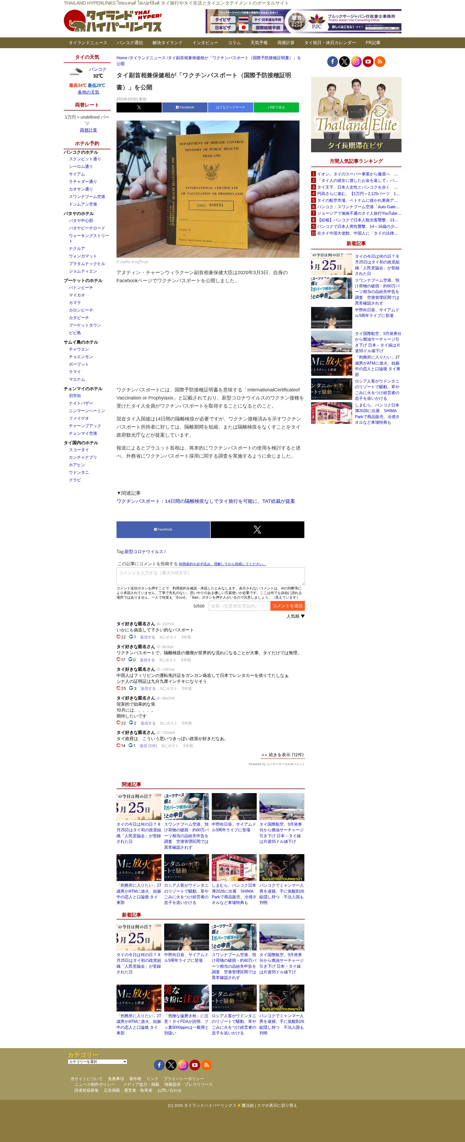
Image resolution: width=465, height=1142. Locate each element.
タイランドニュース (88, 42)
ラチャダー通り (83, 181)
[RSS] (380, 61)
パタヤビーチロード (87, 228)
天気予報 (259, 42)
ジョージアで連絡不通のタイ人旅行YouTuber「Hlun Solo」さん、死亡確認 (359, 213)
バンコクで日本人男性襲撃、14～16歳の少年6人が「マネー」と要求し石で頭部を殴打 (359, 226)
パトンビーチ (81, 287)
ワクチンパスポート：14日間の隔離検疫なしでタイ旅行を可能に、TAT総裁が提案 (206, 501)
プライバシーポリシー (184, 1078)
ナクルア (77, 248)
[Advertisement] (211, 335)
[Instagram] (356, 61)
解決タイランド (168, 42)
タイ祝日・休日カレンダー (330, 42)
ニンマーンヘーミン (87, 410)
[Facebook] (332, 61)
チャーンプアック (85, 425)
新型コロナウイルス (144, 551)
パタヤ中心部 (81, 220)
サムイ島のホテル (81, 342)
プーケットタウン (85, 325)
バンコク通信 (130, 42)
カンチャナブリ (83, 457)
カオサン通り (81, 189)
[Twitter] (344, 61)
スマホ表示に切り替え (277, 1105)
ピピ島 (75, 332)
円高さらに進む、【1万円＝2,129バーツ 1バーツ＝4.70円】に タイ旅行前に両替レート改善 (359, 193)
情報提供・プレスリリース (188, 1084)
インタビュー (205, 42)
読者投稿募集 (87, 1090)
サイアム (77, 174)
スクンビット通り (85, 159)
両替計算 (286, 42)
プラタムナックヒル (87, 263)
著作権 (135, 1078)
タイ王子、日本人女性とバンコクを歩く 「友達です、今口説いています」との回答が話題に (359, 187)
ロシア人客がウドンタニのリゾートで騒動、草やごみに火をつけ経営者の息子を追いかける (377, 390)
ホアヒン (77, 464)
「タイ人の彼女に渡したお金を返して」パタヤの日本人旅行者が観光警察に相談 (359, 180)
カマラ (75, 302)
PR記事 (373, 42)
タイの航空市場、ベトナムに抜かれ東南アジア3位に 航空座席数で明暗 (359, 200)
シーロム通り (81, 166)
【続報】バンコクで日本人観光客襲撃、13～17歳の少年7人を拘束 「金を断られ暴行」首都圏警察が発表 (359, 220)
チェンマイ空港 (83, 433)
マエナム (77, 379)
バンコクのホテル (81, 152)
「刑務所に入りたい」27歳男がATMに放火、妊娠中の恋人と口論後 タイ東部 (377, 366)
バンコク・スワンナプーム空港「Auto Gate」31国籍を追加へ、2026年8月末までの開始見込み (359, 206)
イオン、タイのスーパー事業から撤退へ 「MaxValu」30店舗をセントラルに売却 (359, 174)
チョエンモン (81, 356)
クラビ (75, 480)
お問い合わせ (169, 1090)
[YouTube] (368, 61)
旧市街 (75, 395)
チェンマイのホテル (83, 388)
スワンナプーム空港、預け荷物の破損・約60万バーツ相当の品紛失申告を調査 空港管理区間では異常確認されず (186, 836)
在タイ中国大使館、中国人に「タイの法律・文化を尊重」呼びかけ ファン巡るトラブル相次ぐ (359, 233)
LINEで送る (276, 107)
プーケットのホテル (83, 280)
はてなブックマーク (230, 107)
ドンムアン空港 (83, 204)
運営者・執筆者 (138, 1090)
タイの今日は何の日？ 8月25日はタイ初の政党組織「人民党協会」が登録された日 (377, 265)
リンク (152, 1078)
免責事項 (116, 1078)
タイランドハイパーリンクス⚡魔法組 (219, 1105)
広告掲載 (112, 1090)
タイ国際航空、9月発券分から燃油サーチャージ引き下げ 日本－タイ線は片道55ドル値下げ (378, 342)
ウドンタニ (79, 472)
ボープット (79, 364)
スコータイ (79, 449)
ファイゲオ (79, 418)
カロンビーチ (81, 310)
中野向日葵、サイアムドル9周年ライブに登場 (377, 312)
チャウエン (79, 349)
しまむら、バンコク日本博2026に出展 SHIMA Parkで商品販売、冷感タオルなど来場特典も (377, 414)
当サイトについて (87, 1078)
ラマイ (75, 371)
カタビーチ (79, 317)
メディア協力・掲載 (141, 1084)
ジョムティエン (83, 271)
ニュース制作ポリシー (95, 1084)
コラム (234, 42)
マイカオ (77, 295)
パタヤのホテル (79, 213)
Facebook (186, 107)
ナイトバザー (81, 403)
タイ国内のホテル (81, 442)
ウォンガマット (83, 256)
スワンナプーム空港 (87, 196)
